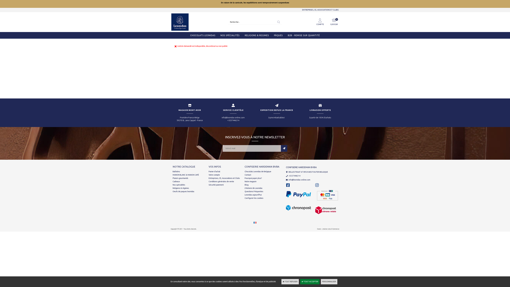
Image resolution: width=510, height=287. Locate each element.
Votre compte (214, 175)
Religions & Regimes (257, 35)
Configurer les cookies (254, 198)
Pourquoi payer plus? (253, 178)
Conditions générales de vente (221, 181)
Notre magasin (250, 181)
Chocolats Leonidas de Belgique (258, 171)
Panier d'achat (214, 171)
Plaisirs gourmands (180, 178)
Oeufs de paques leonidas (183, 191)
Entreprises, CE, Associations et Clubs (224, 178)
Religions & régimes (181, 188)
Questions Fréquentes (254, 191)
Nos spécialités (179, 185)
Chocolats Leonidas (202, 35)
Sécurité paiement (216, 185)
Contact (248, 175)
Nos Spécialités (230, 35)
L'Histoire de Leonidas (253, 188)
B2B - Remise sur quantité (304, 35)
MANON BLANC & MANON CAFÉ (186, 175)
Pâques (278, 35)
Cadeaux (176, 181)
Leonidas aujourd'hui (253, 195)
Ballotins (176, 171)
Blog (246, 185)
